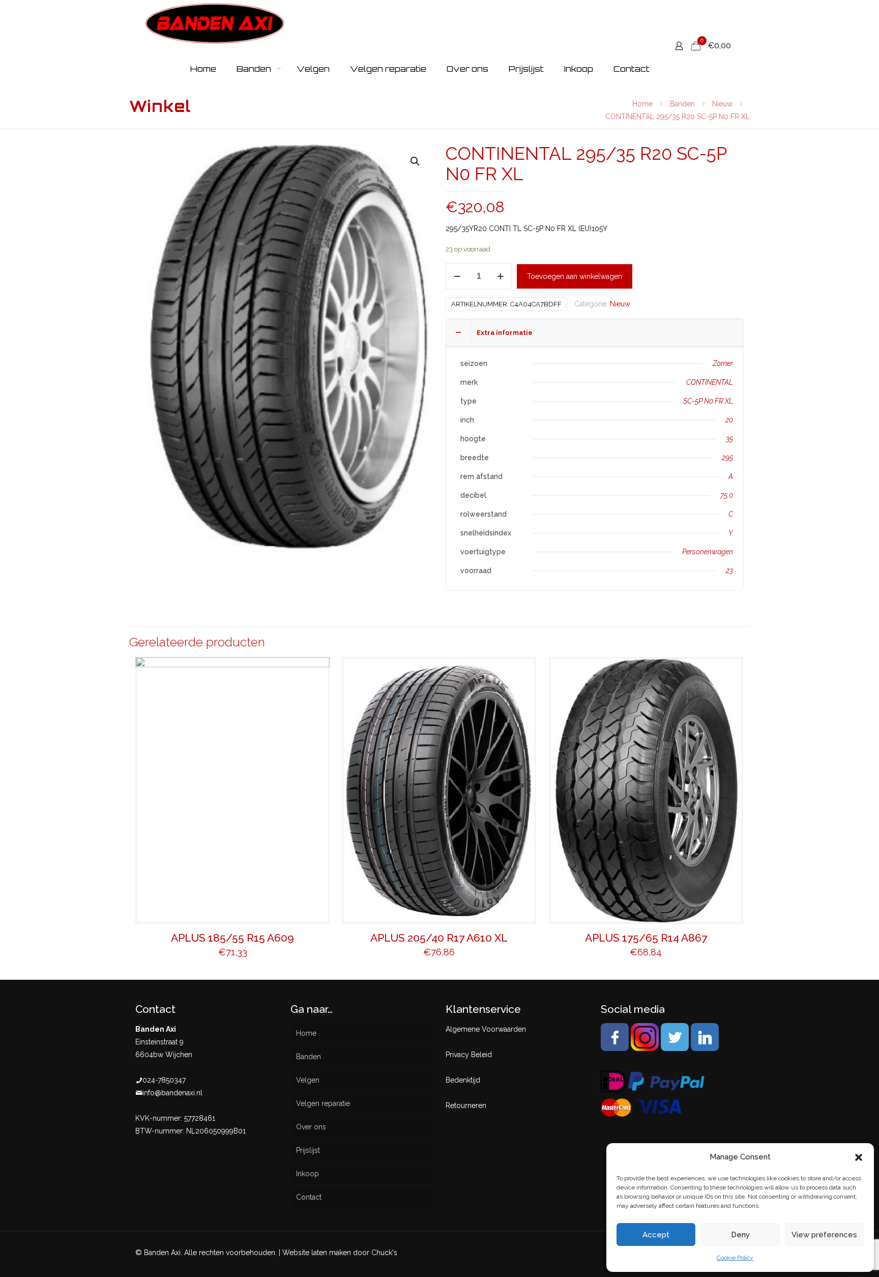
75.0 (726, 495)
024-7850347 (164, 1080)
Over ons (311, 1127)
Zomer (723, 363)
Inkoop (307, 1174)
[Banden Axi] (214, 23)
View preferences (824, 1234)
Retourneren (466, 1105)
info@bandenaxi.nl (172, 1093)
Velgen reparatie (323, 1103)
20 (729, 420)
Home (642, 104)
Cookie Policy (735, 1257)
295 (727, 457)
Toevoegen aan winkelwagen (574, 276)
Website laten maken (316, 1252)
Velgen (307, 1080)
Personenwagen (707, 552)
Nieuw (722, 104)
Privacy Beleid (469, 1055)
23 (729, 570)
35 (729, 439)
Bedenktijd (463, 1080)
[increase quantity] (500, 276)
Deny (740, 1234)
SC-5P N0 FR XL (708, 401)
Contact (308, 1197)
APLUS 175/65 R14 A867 (646, 937)
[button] (859, 1157)
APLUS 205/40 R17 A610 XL (439, 937)
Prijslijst (308, 1150)
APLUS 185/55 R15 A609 (232, 937)
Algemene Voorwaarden (486, 1029)
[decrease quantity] (457, 276)
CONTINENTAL (709, 382)
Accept (655, 1234)
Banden (682, 104)
